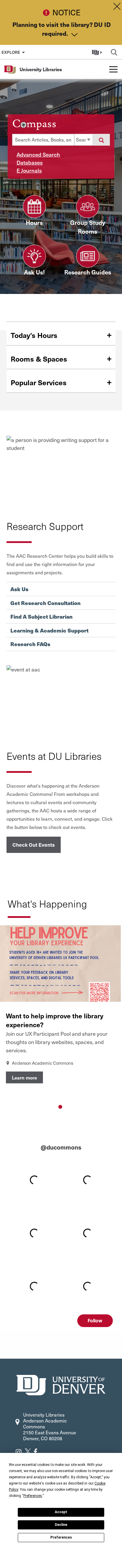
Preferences (61, 1537)
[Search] (101, 140)
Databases (30, 162)
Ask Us (19, 589)
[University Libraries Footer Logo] (61, 1384)
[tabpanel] (60, 1011)
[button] (97, 52)
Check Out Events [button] (33, 844)
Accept (61, 1512)
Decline (61, 1525)
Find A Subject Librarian (41, 616)
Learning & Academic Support (49, 630)
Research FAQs (30, 644)
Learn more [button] (24, 1077)
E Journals (29, 170)
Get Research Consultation (45, 603)
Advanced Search (38, 154)
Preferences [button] (32, 1496)
